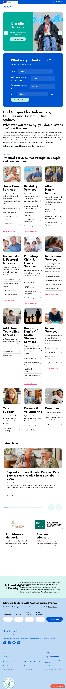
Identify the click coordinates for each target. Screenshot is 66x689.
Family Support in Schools (53, 363)
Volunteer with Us (29, 430)
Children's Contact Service (53, 288)
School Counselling (51, 348)
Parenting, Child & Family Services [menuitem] (52, 657)
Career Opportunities (30, 426)
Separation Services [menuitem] (8, 662)
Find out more (18, 39)
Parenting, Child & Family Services (31, 261)
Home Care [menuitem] (27, 653)
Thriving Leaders (50, 352)
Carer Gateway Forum (9, 435)
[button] (6, 33)
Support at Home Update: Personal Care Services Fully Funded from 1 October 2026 (33, 475)
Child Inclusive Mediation (53, 284)
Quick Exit (57, 686)
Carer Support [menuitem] (28, 666)
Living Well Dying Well (10, 294)
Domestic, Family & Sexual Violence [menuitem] (52, 661)
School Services (51, 330)
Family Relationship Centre (53, 276)
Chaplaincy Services (9, 279)
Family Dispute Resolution (53, 280)
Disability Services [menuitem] (50, 653)
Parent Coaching (29, 298)
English (8, 2)
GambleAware (7, 356)
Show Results (19, 100)
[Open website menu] (63, 7)
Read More (10, 495)
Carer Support (8, 410)
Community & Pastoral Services (11, 259)
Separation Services (53, 258)
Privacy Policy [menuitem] (28, 669)
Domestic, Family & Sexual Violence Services (31, 335)
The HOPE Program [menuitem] (8, 669)
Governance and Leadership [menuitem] (53, 669)
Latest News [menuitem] (48, 666)
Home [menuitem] (5, 653)
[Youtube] (18, 642)
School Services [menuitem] (7, 666)
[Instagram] (9, 642)
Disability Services (30, 188)
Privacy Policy (52, 607)
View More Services (9, 232)
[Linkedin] (14, 642)
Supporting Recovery (30, 358)
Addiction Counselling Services (11, 331)
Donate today (49, 425)
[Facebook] (4, 642)
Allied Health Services (51, 189)
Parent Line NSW (29, 283)
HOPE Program (29, 287)
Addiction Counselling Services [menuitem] (33, 662)
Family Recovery (8, 351)
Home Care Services (11, 188)
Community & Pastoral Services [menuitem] (32, 657)
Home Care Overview (9, 208)
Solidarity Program (30, 226)
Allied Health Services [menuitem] (9, 657)
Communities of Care (9, 290)
